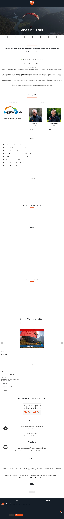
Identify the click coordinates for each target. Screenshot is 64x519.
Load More (32, 491)
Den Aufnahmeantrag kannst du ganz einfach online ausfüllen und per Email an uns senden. (32, 477)
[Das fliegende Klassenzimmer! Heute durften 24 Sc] (22, 511)
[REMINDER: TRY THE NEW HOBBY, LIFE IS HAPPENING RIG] (22, 508)
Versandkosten (5, 354)
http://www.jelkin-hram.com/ (6, 377)
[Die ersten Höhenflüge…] (28, 511)
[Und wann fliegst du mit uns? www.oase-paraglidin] (16, 508)
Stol (61, 79)
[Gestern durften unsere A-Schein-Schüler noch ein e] (28, 508)
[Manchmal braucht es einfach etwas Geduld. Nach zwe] (10, 511)
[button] (35, 129)
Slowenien (2, 351)
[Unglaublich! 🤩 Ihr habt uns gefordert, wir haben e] (16, 511)
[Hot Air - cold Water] (10, 508)
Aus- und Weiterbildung (13, 115)
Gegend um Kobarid (23, 74)
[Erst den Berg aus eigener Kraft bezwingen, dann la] (4, 511)
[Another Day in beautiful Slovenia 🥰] (4, 508)
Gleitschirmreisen (13, 118)
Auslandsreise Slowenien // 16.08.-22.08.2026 (12, 350)
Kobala (58, 79)
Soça (4, 79)
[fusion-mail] (35, 126)
